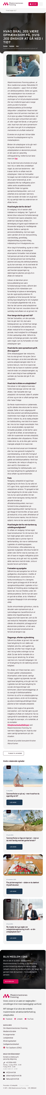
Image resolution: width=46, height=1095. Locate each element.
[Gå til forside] (13, 4)
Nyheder (11, 46)
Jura (17, 46)
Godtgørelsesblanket (11, 1044)
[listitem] (23, 787)
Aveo (27, 1085)
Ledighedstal (8, 1038)
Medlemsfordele (9, 1031)
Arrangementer (9, 1034)
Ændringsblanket (9, 1041)
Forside (5, 46)
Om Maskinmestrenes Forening (15, 1028)
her (16, 158)
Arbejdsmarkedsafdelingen (18, 725)
